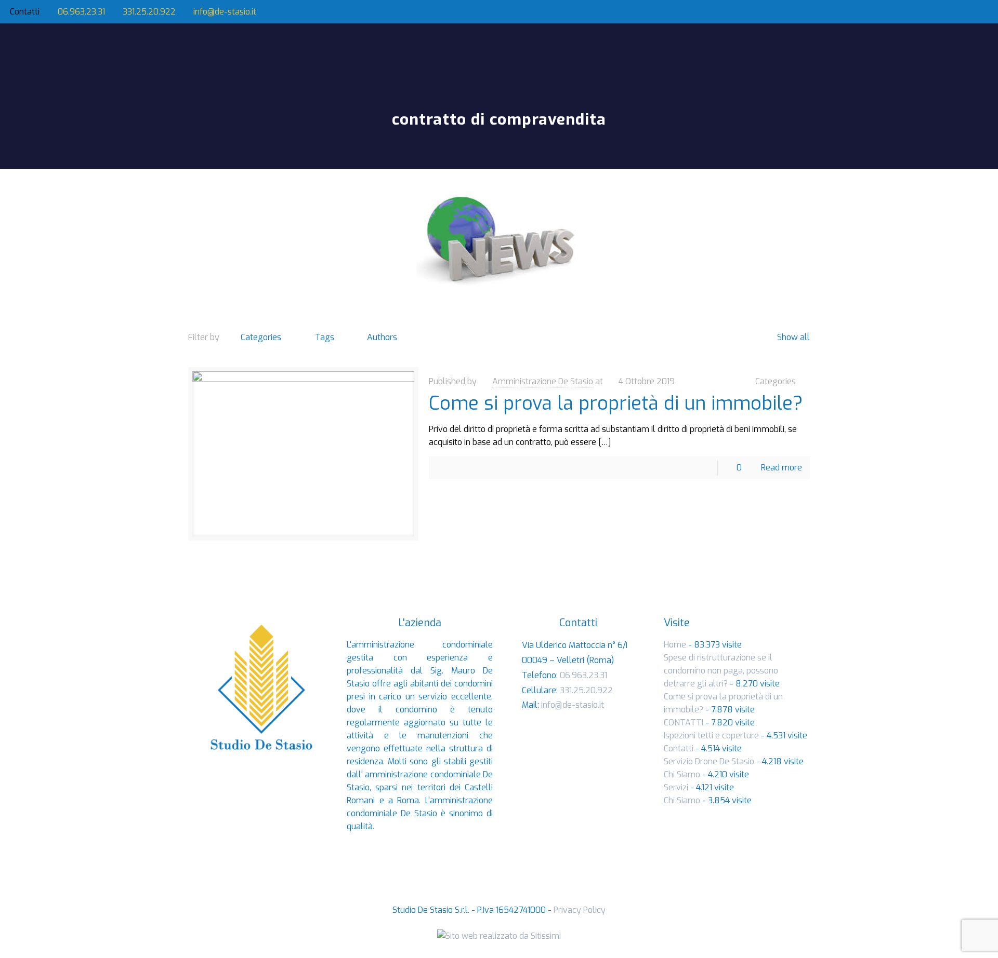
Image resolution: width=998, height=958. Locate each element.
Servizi (676, 787)
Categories (261, 337)
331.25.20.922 (149, 11)
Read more (781, 467)
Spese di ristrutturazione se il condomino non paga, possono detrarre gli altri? (721, 670)
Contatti (678, 748)
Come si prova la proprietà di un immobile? (616, 403)
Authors (382, 337)
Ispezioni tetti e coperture (711, 735)
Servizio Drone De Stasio (709, 761)
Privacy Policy (580, 910)
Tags (324, 337)
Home (675, 644)
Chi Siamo (682, 774)
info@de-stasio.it (224, 11)
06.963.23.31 (81, 11)
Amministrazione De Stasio (542, 381)
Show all (793, 337)
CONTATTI (683, 722)
